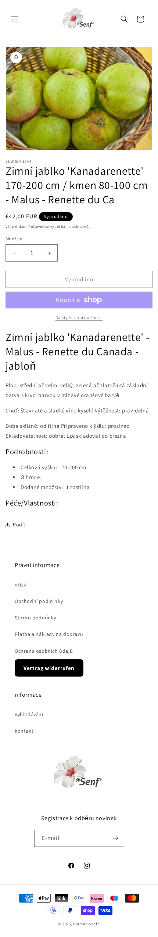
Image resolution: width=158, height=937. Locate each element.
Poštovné (36, 226)
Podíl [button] (19, 524)
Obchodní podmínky (39, 601)
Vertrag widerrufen (49, 667)
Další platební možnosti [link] (79, 317)
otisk (20, 584)
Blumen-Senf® (86, 923)
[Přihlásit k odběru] (116, 838)
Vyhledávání (29, 714)
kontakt (24, 730)
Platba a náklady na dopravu (49, 634)
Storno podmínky (35, 617)
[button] (15, 19)
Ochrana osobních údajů (44, 651)
